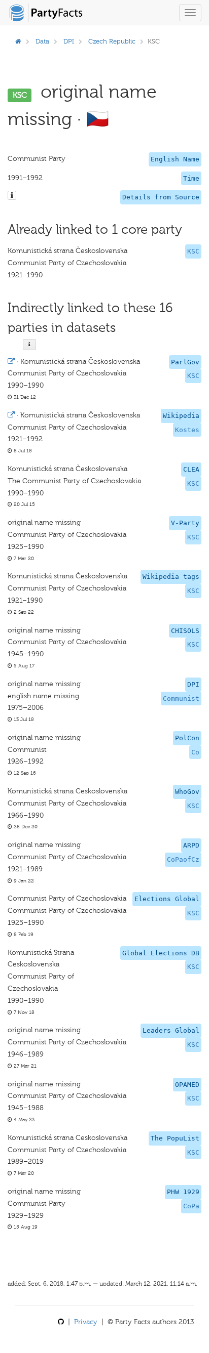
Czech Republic (111, 41)
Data (42, 41)
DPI (68, 41)
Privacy (85, 1322)
